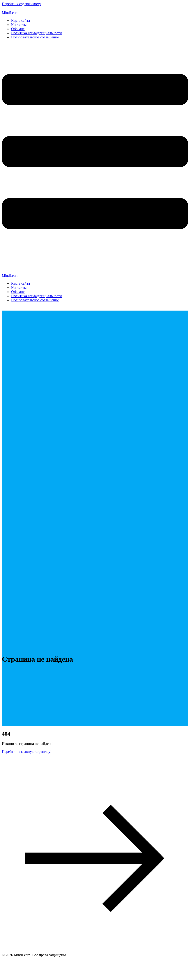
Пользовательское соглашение (35, 37)
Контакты (19, 25)
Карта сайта (20, 20)
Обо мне (18, 29)
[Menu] (95, 158)
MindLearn (10, 13)
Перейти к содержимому (21, 4)
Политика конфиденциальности (36, 33)
